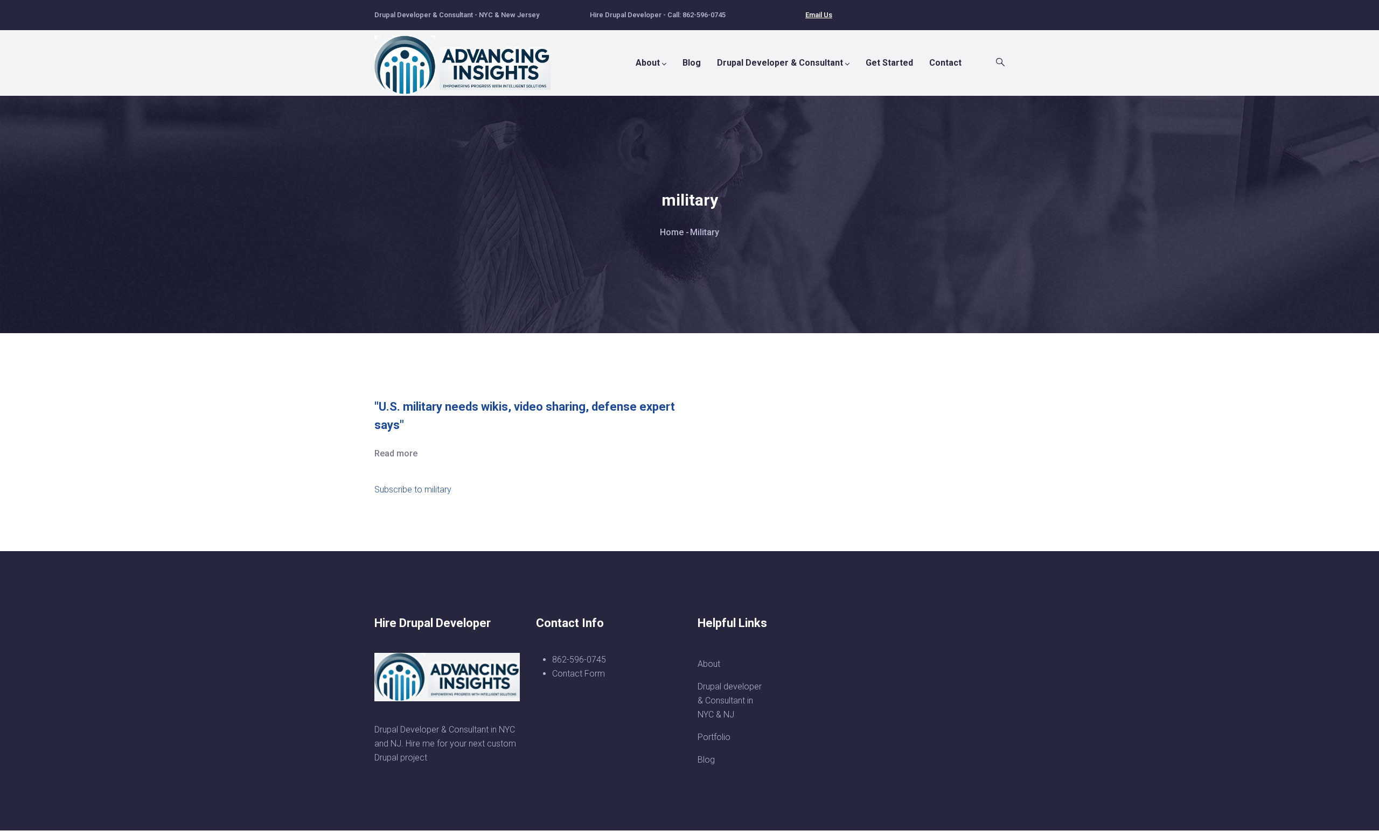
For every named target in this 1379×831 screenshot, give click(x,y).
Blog (691, 63)
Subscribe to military (412, 489)
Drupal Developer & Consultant (780, 63)
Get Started (889, 63)
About (648, 63)
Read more (395, 453)
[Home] (468, 59)
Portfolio (714, 737)
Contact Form (578, 673)
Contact (945, 63)
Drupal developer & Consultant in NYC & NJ (730, 700)
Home (672, 232)
